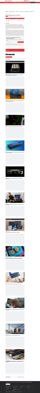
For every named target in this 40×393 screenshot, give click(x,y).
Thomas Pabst (10, 16)
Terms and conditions (8, 386)
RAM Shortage (21, 11)
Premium (32, 2)
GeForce (13, 54)
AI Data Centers (26, 11)
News (17, 2)
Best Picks (7, 2)
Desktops (22, 2)
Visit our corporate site (29, 382)
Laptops (19, 2)
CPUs (9, 2)
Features (7, 16)
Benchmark (10, 54)
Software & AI (25, 2)
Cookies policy (28, 386)
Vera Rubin (31, 11)
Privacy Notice (7, 44)
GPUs (11, 2)
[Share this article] (6, 20)
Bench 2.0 (17, 11)
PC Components (14, 2)
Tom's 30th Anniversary (12, 11)
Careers (6, 389)
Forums (34, 2)
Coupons (28, 2)
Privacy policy (21, 386)
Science (7, 54)
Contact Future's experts (15, 386)
